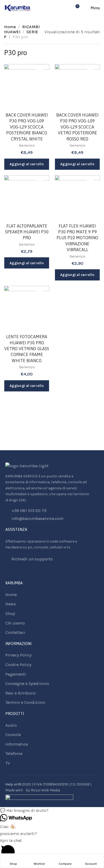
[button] (52, 810)
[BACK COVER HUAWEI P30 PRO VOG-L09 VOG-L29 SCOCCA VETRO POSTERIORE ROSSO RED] (77, 86)
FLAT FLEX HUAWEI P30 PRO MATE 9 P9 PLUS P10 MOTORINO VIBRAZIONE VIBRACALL (77, 238)
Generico (27, 145)
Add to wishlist (39, 73)
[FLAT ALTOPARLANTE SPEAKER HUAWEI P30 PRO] (26, 197)
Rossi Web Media (45, 790)
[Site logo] (17, 8)
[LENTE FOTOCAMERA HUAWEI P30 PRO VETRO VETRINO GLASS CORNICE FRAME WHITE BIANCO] (26, 308)
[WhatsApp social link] (20, 571)
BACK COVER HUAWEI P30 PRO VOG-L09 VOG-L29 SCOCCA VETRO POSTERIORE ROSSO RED (77, 127)
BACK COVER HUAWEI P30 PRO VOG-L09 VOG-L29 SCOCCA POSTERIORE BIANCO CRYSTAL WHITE (27, 127)
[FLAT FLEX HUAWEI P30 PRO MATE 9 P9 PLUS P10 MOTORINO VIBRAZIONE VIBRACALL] (77, 197)
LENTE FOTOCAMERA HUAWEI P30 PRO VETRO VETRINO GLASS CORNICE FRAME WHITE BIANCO (26, 348)
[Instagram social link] (13, 571)
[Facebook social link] (6, 571)
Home (10, 26)
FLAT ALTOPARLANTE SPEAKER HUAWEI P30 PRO (27, 232)
